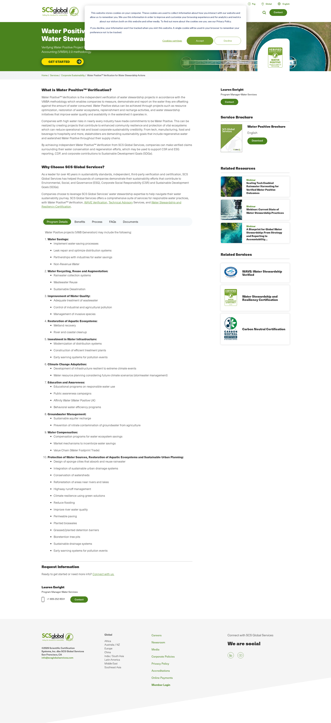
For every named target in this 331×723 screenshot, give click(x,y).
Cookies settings (172, 40)
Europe (108, 648)
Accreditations (161, 670)
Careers (157, 635)
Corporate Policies (163, 656)
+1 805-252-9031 (56, 599)
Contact (278, 12)
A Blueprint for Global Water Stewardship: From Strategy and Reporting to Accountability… (264, 234)
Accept (200, 40)
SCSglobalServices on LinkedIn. (231, 655)
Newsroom (158, 642)
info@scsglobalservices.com (57, 657)
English (286, 3)
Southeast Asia (112, 667)
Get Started (59, 61)
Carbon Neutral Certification (263, 329)
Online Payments (162, 678)
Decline (228, 40)
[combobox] (285, 4)
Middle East (111, 663)
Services (54, 75)
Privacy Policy (160, 663)
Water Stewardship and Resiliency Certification (260, 298)
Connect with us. (103, 574)
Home (45, 75)
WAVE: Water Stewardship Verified (262, 273)
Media (155, 649)
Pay (253, 3)
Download (257, 140)
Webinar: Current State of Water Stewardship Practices (265, 211)
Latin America (112, 659)
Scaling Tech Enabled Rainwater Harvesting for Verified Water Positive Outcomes (262, 188)
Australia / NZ (112, 644)
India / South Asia (114, 656)
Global (108, 634)
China (107, 652)
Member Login (161, 685)
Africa (107, 641)
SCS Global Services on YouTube (240, 655)
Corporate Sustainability (73, 75)
